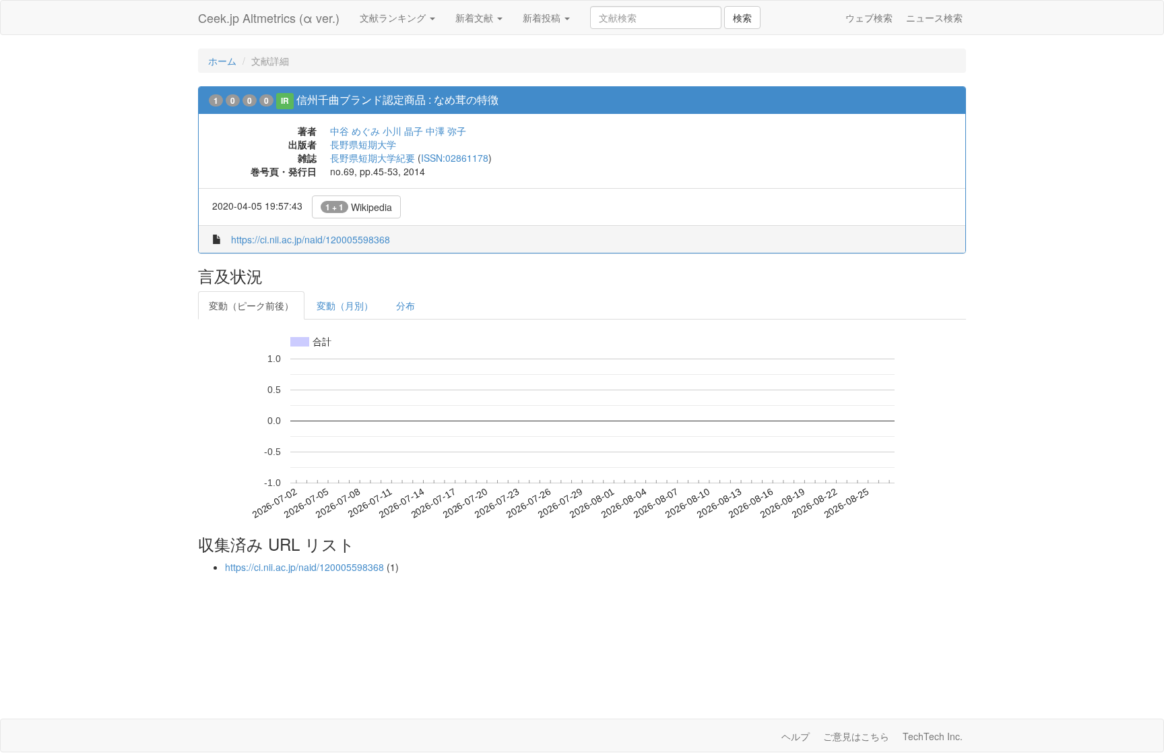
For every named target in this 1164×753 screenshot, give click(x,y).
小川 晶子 (403, 131)
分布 (405, 305)
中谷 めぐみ (355, 131)
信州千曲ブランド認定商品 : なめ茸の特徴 (397, 99)
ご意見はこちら (856, 736)
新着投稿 (543, 17)
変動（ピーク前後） (251, 305)
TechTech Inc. (933, 736)
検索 (742, 17)
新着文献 (475, 17)
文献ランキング (394, 17)
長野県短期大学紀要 (372, 157)
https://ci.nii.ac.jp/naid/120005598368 (310, 239)
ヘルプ (795, 736)
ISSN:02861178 (454, 157)
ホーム (222, 60)
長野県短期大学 (363, 144)
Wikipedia (358, 207)
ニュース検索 (934, 17)
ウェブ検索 (869, 17)
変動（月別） (345, 305)
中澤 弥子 (446, 131)
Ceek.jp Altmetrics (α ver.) (269, 17)
